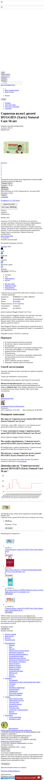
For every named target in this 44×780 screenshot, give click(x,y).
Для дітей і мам (10, 105)
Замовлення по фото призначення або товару (24, 682)
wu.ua (23, 747)
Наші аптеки (9, 636)
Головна (8, 103)
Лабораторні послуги (16, 700)
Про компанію (10, 643)
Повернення (13, 691)
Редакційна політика (16, 656)
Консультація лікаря (12, 90)
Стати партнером (15, 717)
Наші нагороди (14, 663)
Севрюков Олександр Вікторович (12, 406)
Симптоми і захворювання (18, 710)
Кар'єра (11, 675)
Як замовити (13, 680)
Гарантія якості (14, 689)
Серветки (8, 108)
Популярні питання (16, 693)
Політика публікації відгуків (19, 660)
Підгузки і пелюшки (12, 106)
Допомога (8, 678)
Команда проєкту (15, 665)
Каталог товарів (10, 634)
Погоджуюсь (5, 749)
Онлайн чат (5, 629)
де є (6, 277)
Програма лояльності (16, 652)
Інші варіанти (9, 278)
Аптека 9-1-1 (5, 76)
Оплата (11, 686)
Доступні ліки (14, 702)
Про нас (12, 649)
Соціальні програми (16, 671)
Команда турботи (15, 667)
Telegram (4, 246)
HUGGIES (16, 301)
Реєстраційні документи (17, 662)
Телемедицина (10, 640)
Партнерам (9, 715)
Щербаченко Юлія (7, 398)
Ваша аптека (13, 706)
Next (5, 163)
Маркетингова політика (17, 658)
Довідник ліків (14, 708)
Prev (2, 163)
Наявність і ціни (10, 286)
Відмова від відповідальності (11, 741)
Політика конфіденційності (18, 654)
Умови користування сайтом (19, 651)
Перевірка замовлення (17, 687)
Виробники (13, 713)
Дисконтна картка (15, 704)
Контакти (12, 676)
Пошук (4, 99)
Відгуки (8, 638)
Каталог (4, 78)
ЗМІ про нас (13, 673)
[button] (9, 206)
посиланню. (22, 461)
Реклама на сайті (15, 719)
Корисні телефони (15, 695)
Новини (12, 645)
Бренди (11, 711)
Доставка (12, 684)
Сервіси (7, 697)
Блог (10, 647)
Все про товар (10, 284)
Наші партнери (14, 669)
